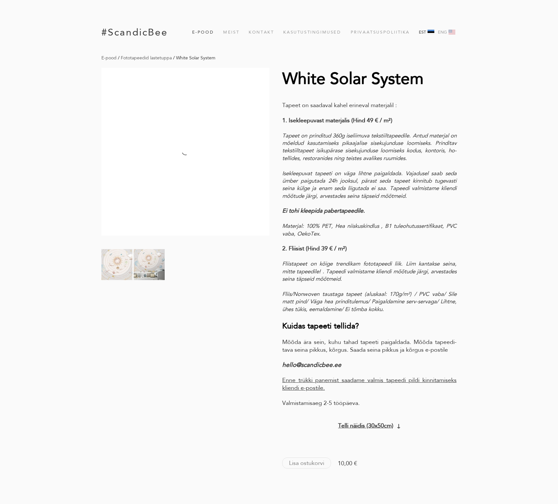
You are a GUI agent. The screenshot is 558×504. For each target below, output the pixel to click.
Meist (231, 32)
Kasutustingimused (312, 32)
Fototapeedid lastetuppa (146, 58)
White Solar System (195, 58)
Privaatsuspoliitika (380, 32)
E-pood (203, 32)
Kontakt (261, 32)
